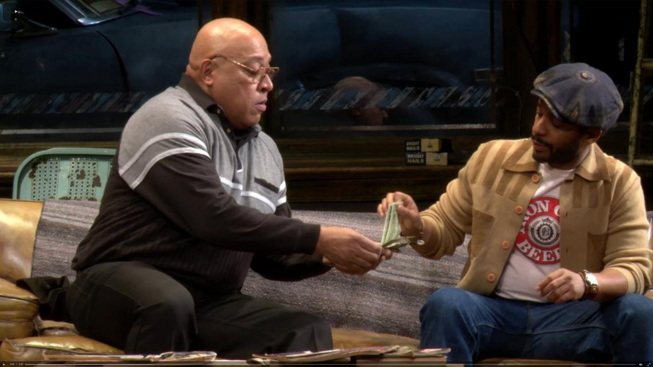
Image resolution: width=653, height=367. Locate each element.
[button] (16, 12)
